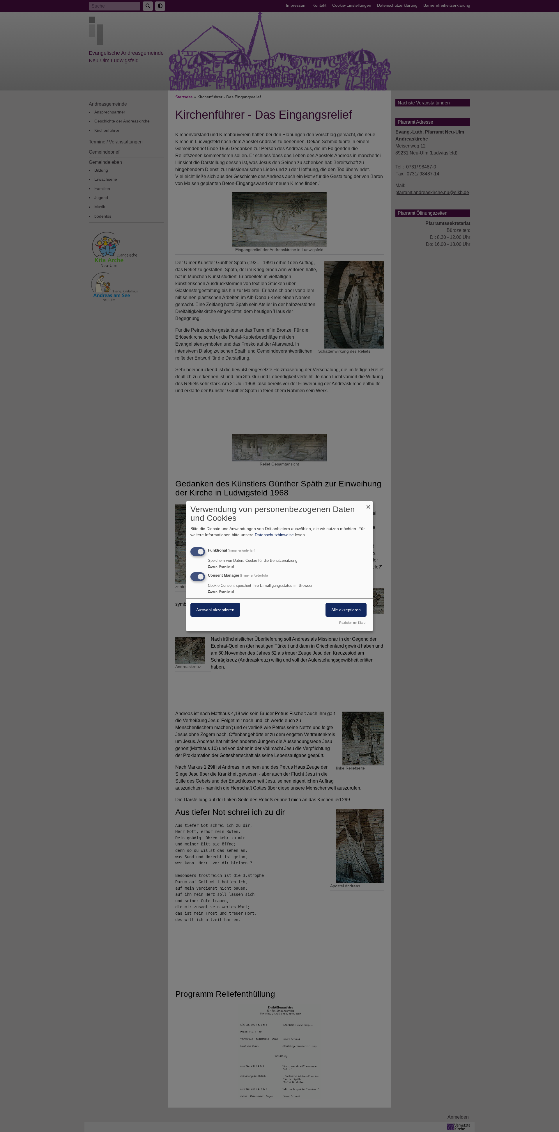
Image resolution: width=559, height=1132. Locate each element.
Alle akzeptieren (346, 609)
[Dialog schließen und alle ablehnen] (368, 504)
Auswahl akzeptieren (215, 609)
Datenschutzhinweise (274, 534)
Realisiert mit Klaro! (352, 622)
